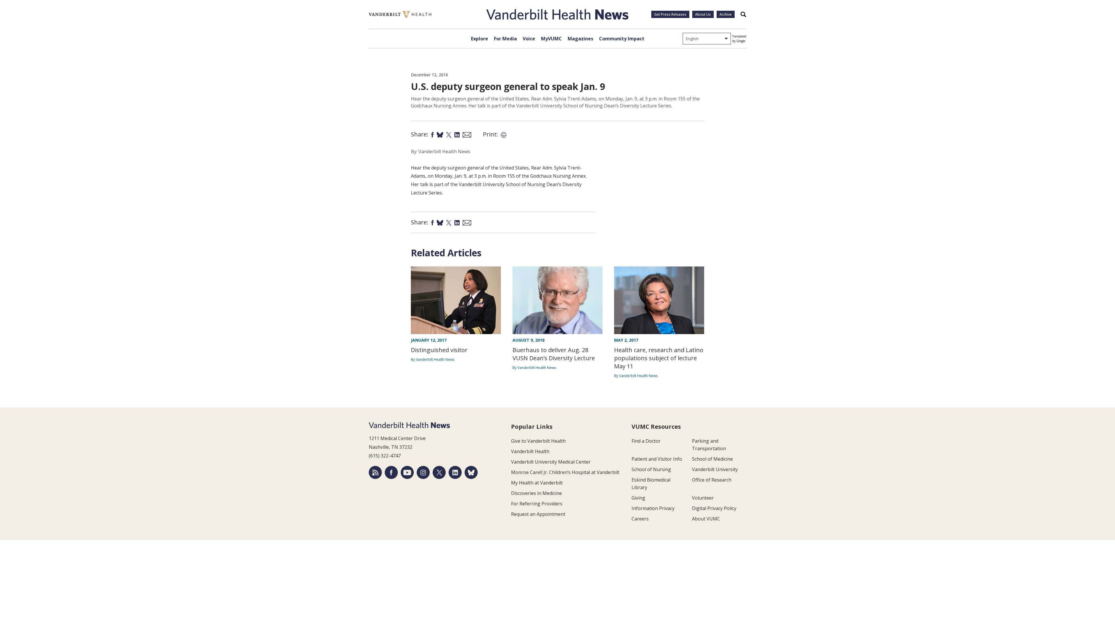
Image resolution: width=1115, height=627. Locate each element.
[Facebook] (391, 472)
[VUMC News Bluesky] (471, 472)
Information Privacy (653, 508)
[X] (439, 472)
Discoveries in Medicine (536, 493)
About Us (703, 14)
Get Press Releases (670, 14)
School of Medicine (712, 459)
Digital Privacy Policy (714, 508)
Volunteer (703, 498)
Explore (479, 38)
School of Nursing (651, 469)
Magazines (580, 38)
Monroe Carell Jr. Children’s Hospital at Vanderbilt (565, 472)
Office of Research (711, 480)
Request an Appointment (538, 514)
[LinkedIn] (455, 472)
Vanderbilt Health (530, 451)
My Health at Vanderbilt (537, 483)
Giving (638, 498)
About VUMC (706, 519)
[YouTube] (407, 472)
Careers (640, 519)
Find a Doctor (646, 441)
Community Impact (621, 38)
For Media (505, 38)
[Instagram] (423, 472)
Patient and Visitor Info (657, 459)
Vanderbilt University (715, 469)
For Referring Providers (536, 503)
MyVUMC (551, 38)
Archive (726, 14)
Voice (529, 38)
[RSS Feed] (375, 472)
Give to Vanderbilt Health (538, 441)
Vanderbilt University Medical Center (551, 462)
